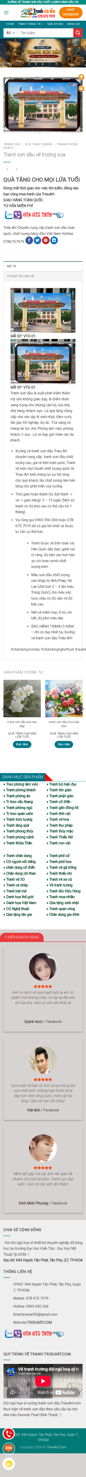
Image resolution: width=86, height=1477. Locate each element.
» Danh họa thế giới (18, 897)
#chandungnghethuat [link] (57, 649)
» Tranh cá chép (15, 885)
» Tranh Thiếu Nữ (60, 837)
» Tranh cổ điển (58, 802)
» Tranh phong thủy (18, 831)
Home (10, 24)
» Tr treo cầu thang (18, 802)
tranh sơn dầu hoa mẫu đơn (64, 724)
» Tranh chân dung (17, 856)
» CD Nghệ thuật (16, 909)
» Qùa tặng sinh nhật (63, 903)
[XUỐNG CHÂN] (81, 88)
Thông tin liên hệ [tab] (20, 276)
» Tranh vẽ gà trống (61, 867)
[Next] (82, 718)
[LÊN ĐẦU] (81, 77)
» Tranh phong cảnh (18, 837)
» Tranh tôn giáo (59, 790)
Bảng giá (73, 24)
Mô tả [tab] (11, 266)
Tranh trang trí (29, 24)
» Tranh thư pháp (60, 825)
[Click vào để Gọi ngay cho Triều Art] (43, 214)
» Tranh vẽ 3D (14, 879)
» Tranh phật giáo (60, 796)
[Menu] (6, 12)
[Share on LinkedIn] (54, 240)
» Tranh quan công (61, 909)
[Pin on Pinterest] (46, 240)
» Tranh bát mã (14, 891)
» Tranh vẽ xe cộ (59, 879)
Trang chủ (11, 144)
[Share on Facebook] (29, 240)
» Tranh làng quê (16, 825)
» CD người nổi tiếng (19, 861)
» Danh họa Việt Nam (19, 903)
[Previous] (3, 718)
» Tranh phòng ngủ (17, 807)
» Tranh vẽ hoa (58, 819)
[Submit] (78, 32)
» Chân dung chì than (19, 873)
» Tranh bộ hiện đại (61, 784)
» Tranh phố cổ (58, 856)
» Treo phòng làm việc (20, 784)
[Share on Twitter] (37, 240)
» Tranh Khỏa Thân (17, 843)
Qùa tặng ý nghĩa (38, 144)
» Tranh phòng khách (19, 790)
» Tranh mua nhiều (61, 897)
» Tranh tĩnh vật (58, 813)
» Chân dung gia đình (63, 914)
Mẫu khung (55, 24)
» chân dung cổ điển (19, 867)
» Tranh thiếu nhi (59, 873)
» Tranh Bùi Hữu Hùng (63, 891)
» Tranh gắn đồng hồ (63, 807)
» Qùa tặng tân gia (17, 914)
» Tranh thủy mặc (60, 831)
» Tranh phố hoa (59, 861)
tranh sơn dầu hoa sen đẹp (22, 724)
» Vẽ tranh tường (59, 885)
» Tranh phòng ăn (16, 796)
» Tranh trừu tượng (17, 819)
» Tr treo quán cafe (18, 813)
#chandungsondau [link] (25, 649)
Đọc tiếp (22, 744)
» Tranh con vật (58, 843)
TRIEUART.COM (39, 1322)
